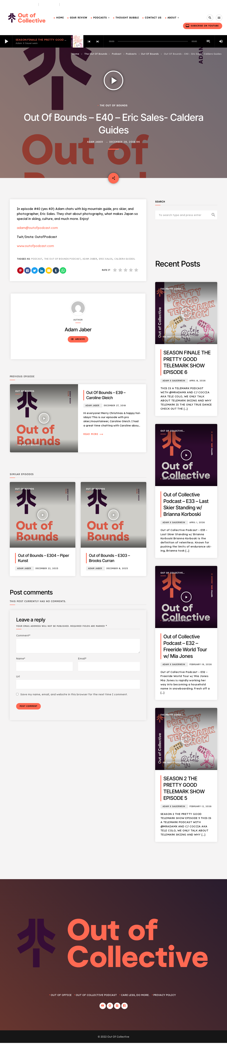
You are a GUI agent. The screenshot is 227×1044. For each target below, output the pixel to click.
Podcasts (100, 18)
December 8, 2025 (117, 568)
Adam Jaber (95, 142)
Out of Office (61, 995)
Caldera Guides (124, 258)
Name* (20, 658)
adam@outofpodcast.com (37, 228)
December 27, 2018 (115, 405)
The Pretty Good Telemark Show (170, 289)
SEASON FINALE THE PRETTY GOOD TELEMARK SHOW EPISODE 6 (59, 39)
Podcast (116, 53)
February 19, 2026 (200, 664)
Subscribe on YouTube (202, 26)
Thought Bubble (127, 18)
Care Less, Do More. (74, 4)
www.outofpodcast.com (35, 246)
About (172, 18)
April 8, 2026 (197, 380)
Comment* (23, 635)
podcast (36, 258)
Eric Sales (105, 258)
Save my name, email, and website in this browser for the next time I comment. (74, 694)
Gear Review (78, 18)
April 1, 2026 (197, 522)
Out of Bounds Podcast (20, 4)
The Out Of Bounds (95, 53)
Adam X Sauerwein (174, 380)
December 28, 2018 (122, 142)
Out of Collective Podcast (171, 431)
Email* (82, 658)
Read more (93, 434)
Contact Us (153, 18)
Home (60, 18)
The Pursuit (49, 4)
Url (18, 676)
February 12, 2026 (200, 806)
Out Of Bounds (150, 53)
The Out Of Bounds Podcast (62, 258)
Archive (77, 339)
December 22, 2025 (46, 568)
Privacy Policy (164, 995)
